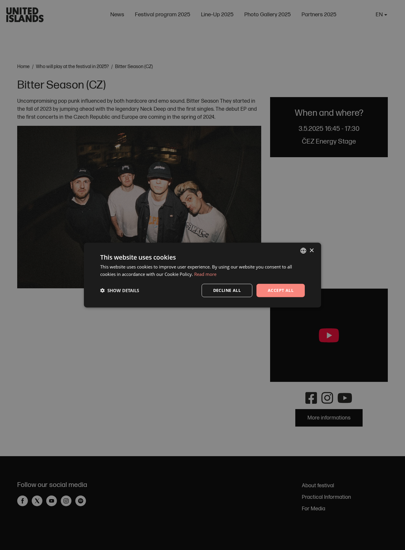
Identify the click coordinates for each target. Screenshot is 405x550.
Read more (205, 274)
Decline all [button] (227, 290)
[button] (119, 290)
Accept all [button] (281, 290)
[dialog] (202, 275)
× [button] (311, 250)
